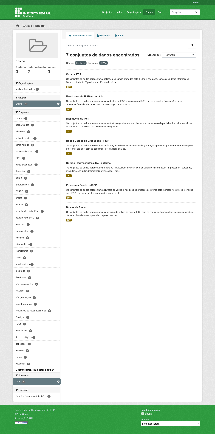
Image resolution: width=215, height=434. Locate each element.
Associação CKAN (24, 418)
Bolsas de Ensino (76, 207)
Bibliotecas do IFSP (78, 118)
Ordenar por (153, 54)
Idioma (144, 419)
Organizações (134, 12)
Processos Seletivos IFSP (81, 185)
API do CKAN (21, 414)
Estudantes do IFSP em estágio (85, 96)
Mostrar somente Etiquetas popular (35, 369)
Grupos (149, 12)
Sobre (161, 12)
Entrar (195, 2)
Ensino (40, 26)
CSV (69, 87)
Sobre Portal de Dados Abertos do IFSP (35, 410)
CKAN (146, 413)
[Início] (17, 26)
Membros (105, 35)
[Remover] (84, 63)
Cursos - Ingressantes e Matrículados (88, 163)
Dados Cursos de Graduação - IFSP (87, 141)
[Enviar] (196, 12)
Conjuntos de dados (112, 12)
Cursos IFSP (73, 74)
